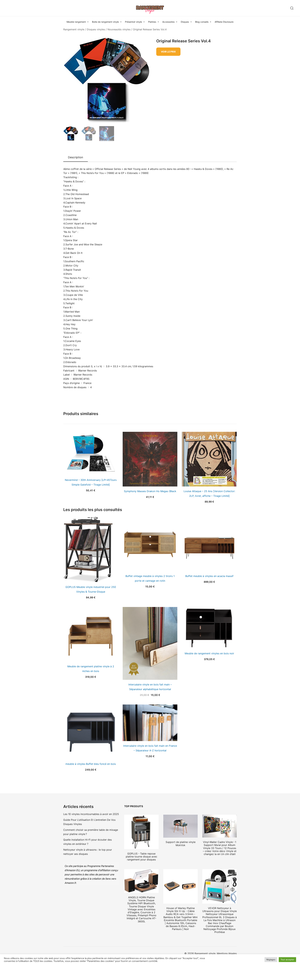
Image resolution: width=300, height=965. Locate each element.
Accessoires (168, 21)
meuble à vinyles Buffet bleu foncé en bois (90, 763)
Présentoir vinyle (133, 21)
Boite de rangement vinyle (105, 21)
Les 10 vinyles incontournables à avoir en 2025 (91, 814)
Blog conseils (201, 21)
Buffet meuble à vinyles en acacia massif (209, 576)
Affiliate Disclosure (224, 21)
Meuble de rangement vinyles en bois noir (209, 653)
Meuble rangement (76, 21)
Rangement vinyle (73, 29)
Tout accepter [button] (287, 959)
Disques (185, 21)
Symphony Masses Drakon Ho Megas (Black (150, 491)
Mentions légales (227, 953)
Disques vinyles (96, 29)
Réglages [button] (270, 959)
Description (75, 157)
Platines (152, 21)
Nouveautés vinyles (119, 29)
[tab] (75, 157)
